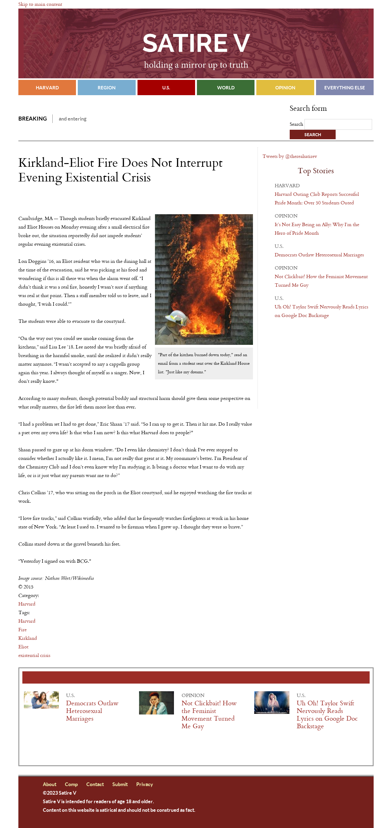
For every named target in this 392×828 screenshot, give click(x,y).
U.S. (166, 87)
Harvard (47, 87)
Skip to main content (40, 4)
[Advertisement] (90, 202)
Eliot (23, 646)
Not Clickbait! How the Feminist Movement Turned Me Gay (209, 714)
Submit (120, 784)
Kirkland (27, 638)
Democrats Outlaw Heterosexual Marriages (319, 255)
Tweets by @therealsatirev (289, 156)
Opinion (285, 87)
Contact (95, 784)
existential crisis (34, 655)
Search (297, 124)
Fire (22, 629)
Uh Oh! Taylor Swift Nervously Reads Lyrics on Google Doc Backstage (327, 714)
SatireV (196, 43)
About (49, 784)
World (226, 87)
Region (106, 87)
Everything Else (344, 87)
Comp (71, 784)
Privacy (144, 784)
